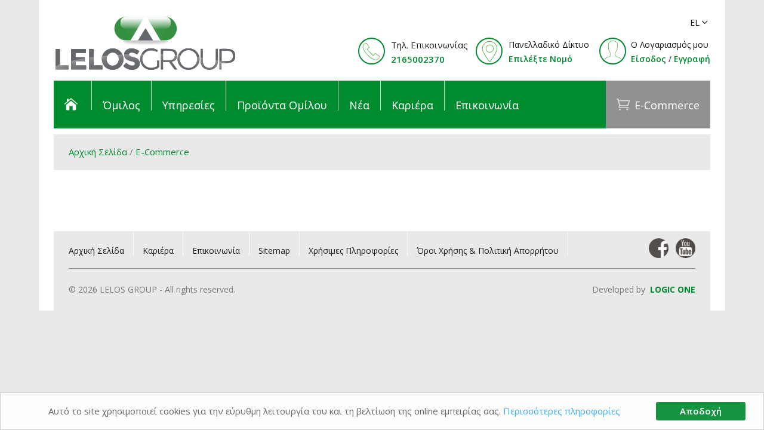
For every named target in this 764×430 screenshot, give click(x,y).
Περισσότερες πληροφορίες (561, 411)
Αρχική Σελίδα (98, 152)
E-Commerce (162, 152)
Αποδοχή (701, 411)
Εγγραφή (692, 58)
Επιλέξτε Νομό (540, 58)
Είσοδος (648, 58)
